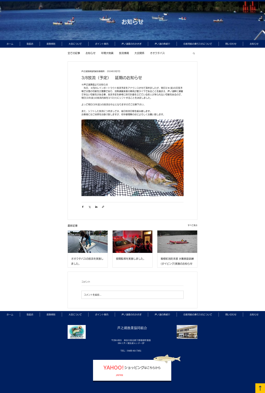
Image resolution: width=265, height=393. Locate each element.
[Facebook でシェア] (82, 206)
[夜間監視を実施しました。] (133, 241)
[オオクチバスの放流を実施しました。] (88, 241)
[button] (194, 53)
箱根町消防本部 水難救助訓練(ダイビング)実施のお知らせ (177, 261)
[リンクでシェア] (103, 206)
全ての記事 (74, 53)
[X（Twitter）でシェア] (89, 206)
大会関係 (139, 53)
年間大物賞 (107, 53)
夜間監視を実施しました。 (131, 258)
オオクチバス (157, 53)
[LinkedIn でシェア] (96, 206)
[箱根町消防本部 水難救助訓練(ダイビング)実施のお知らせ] (177, 241)
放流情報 (124, 53)
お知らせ (91, 53)
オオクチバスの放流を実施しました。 (87, 261)
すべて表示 (192, 225)
